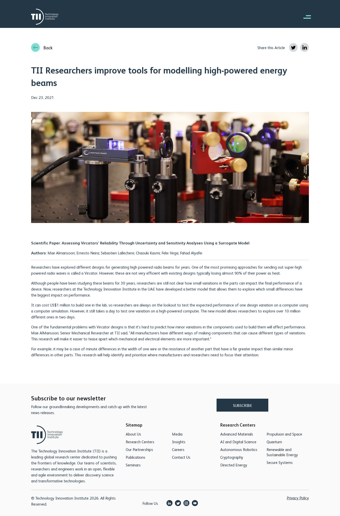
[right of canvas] (304, 16)
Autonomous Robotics (238, 449)
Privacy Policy (298, 497)
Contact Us (181, 457)
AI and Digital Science (238, 441)
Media (177, 434)
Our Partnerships (139, 449)
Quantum (274, 441)
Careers (178, 449)
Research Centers (140, 441)
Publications (135, 457)
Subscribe (242, 405)
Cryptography (231, 457)
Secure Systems (280, 462)
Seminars (133, 464)
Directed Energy (233, 464)
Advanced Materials (236, 434)
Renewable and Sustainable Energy (282, 452)
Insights (178, 441)
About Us (133, 434)
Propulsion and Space (284, 434)
